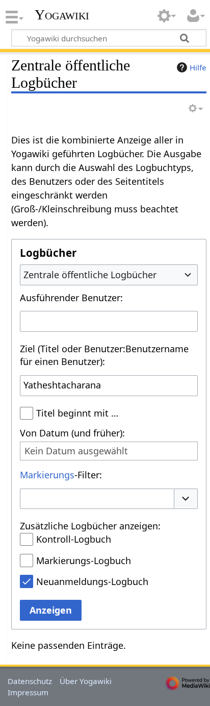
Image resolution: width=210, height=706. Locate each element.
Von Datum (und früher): (72, 433)
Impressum (28, 692)
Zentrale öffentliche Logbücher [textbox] (89, 275)
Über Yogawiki (86, 681)
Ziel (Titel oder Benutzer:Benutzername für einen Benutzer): (104, 355)
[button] (186, 499)
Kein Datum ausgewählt (76, 451)
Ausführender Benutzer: (71, 297)
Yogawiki (62, 15)
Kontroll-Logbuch (73, 539)
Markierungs (47, 475)
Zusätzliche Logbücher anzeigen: (90, 526)
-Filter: (61, 475)
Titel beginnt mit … (77, 413)
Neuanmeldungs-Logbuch (92, 581)
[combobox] (109, 274)
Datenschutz (30, 681)
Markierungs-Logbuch (83, 560)
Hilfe (198, 67)
